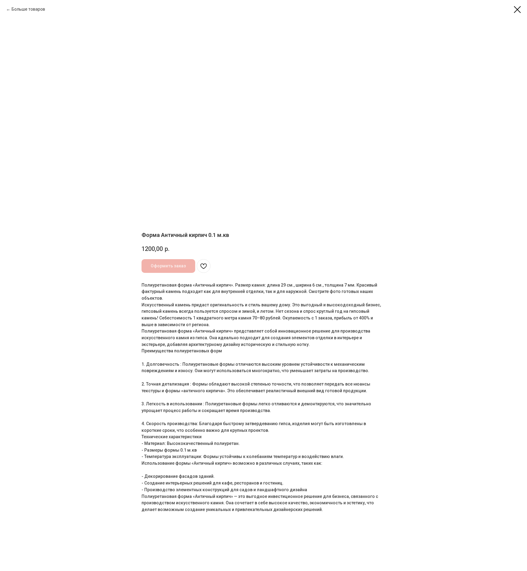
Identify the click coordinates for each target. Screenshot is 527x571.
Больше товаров (28, 9)
